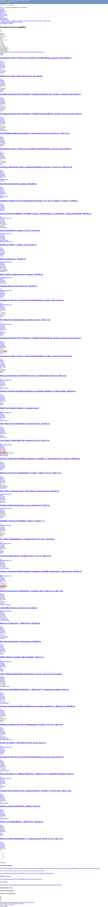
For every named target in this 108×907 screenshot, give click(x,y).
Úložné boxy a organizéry (19, 868)
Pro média (35, 884)
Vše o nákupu (3, 879)
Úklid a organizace (8, 868)
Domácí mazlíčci (96, 868)
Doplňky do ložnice (87, 868)
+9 (0, 194)
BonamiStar (59, 884)
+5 (0, 402)
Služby (1, 884)
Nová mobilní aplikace (51, 884)
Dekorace (2, 868)
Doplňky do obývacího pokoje (32, 868)
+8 (1, 419)
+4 (1, 124)
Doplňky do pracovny (58, 868)
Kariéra (24, 884)
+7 (1, 105)
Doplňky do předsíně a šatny (46, 868)
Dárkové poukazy (18, 884)
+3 (1, 69)
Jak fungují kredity (37, 879)
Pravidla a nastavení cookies (27, 902)
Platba (21, 879)
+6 (0, 105)
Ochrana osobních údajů (15, 902)
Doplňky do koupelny (78, 868)
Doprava (8, 879)
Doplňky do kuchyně (68, 868)
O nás (9, 884)
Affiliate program (42, 884)
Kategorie (5, 22)
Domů (1, 22)
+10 (2, 194)
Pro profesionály (29, 884)
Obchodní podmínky (5, 902)
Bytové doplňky (18, 22)
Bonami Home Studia (28, 879)
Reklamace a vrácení (15, 879)
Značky (12, 884)
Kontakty (5, 884)
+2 (0, 69)
